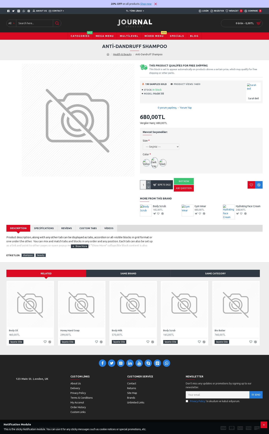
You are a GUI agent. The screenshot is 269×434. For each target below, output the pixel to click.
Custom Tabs (88, 228)
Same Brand (128, 273)
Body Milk (117, 330)
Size (145, 140)
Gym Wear (200, 206)
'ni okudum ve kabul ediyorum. (215, 401)
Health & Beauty (122, 54)
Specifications (44, 228)
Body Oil (13, 330)
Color (146, 154)
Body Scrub (159, 206)
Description (18, 228)
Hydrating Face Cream (248, 206)
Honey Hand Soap (70, 330)
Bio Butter (220, 330)
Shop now (146, 3)
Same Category (215, 273)
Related (46, 273)
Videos (108, 228)
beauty (40, 255)
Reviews (66, 228)
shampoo (28, 255)
